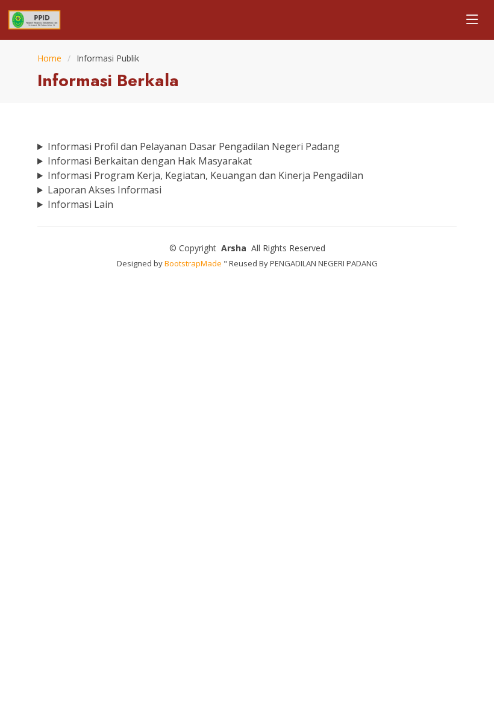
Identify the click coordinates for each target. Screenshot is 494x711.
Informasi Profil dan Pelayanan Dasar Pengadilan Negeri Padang (194, 146)
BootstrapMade (193, 263)
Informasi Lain (80, 204)
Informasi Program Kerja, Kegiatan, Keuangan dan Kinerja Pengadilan (205, 175)
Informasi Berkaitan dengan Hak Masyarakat (150, 161)
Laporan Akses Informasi (104, 189)
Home (49, 58)
